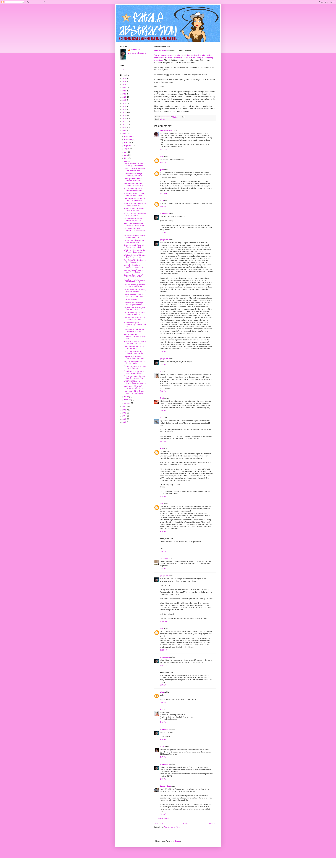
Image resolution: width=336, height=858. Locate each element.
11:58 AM (163, 193)
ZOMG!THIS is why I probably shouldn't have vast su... (134, 194)
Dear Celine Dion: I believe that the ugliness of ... (135, 261)
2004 (124, 416)
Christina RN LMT (166, 130)
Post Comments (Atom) (172, 827)
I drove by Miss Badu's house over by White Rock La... (134, 199)
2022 (124, 91)
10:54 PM (163, 622)
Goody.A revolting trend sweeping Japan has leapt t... (134, 230)
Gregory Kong (165, 786)
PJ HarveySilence (130, 300)
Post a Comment (163, 819)
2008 (124, 134)
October (127, 143)
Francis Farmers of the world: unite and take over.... (134, 170)
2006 (124, 410)
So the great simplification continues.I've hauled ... (133, 180)
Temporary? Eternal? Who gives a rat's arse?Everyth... (134, 224)
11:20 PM (163, 150)
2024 (124, 85)
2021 (124, 94)
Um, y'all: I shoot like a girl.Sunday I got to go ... (133, 266)
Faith (162, 448)
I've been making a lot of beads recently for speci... (135, 367)
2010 (124, 128)
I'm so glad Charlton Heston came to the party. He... (134, 330)
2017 (124, 106)
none (162, 200)
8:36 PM (163, 551)
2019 (124, 100)
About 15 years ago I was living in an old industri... (135, 214)
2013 (124, 118)
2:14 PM (163, 233)
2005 (124, 413)
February (127, 400)
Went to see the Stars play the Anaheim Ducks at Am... (134, 251)
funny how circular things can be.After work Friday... (134, 281)
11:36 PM (163, 650)
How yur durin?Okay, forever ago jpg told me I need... (134, 392)
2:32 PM (163, 365)
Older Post (211, 823)
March (126, 397)
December (128, 137)
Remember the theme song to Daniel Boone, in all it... (134, 319)
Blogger (177, 841)
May (126, 158)
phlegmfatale (165, 213)
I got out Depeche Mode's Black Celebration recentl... (134, 357)
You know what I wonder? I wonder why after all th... (133, 387)
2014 (124, 115)
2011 (124, 125)
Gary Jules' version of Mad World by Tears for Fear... (134, 165)
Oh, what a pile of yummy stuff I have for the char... (135, 309)
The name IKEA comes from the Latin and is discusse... (135, 342)
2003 (124, 419)
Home (185, 823)
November (128, 140)
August (127, 149)
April (126, 161)
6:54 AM (163, 163)
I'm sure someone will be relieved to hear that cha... (134, 352)
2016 (124, 109)
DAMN (162, 747)
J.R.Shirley (164, 558)
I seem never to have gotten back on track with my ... (134, 241)
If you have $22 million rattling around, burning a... (134, 236)
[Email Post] (183, 117)
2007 (124, 407)
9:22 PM (163, 569)
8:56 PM (163, 779)
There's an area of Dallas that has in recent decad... (134, 209)
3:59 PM (163, 411)
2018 (124, 103)
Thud (162, 398)
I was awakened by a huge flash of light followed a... (133, 304)
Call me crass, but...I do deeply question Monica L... (135, 291)
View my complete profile (137, 53)
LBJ (161, 418)
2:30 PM (163, 352)
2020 (124, 97)
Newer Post (159, 823)
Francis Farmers (160, 50)
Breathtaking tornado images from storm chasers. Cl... (134, 377)
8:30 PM (163, 532)
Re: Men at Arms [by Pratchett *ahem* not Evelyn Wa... (134, 286)
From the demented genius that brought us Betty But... (135, 204)
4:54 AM (163, 814)
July (126, 152)
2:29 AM (163, 685)
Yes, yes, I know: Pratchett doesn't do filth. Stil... (133, 271)
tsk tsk (162, 119)
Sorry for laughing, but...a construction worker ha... (133, 189)
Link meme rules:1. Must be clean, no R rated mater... (134, 296)
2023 (124, 88)
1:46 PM (163, 206)
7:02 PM (163, 441)
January (127, 403)
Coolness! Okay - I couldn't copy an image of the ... (133, 276)
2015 (124, 112)
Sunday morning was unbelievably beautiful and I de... (135, 324)
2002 (124, 422)
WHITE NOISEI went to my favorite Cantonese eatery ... (135, 382)
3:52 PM (163, 391)
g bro (162, 157)
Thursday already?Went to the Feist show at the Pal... (134, 246)
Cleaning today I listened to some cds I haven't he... (133, 219)
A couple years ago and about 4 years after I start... (134, 362)
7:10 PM (163, 722)
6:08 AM (163, 702)
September (128, 146)
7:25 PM (163, 496)
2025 (124, 82)
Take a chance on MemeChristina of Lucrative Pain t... (135, 336)
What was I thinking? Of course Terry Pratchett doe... (135, 256)
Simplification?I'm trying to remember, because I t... (133, 175)
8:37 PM (163, 757)
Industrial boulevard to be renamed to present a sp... (134, 184)
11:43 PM (163, 665)
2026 (124, 78)
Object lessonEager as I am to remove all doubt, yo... (134, 314)
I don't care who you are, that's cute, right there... (134, 347)
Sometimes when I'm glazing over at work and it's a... (134, 372)
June (126, 155)
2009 (124, 131)
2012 (124, 122)
